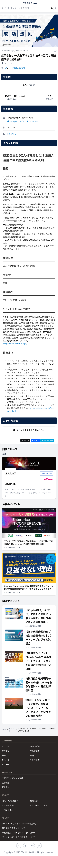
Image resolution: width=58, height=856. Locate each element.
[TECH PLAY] (30, 3)
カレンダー (35, 746)
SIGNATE (11, 133)
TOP (4, 729)
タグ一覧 (6, 764)
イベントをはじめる (39, 805)
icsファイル (33, 121)
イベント (11, 729)
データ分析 (13, 67)
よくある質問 (8, 805)
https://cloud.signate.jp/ (15, 343)
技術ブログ (35, 750)
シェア (36, 440)
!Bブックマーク (47, 440)
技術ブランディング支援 (12, 778)
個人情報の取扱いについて (13, 828)
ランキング (35, 760)
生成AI (22, 67)
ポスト (26, 440)
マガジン (6, 750)
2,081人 (48, 478)
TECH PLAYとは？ (10, 800)
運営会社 (6, 787)
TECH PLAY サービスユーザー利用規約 (19, 823)
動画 (4, 755)
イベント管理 (8, 809)
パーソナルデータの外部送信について (18, 837)
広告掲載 (6, 782)
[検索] (52, 8)
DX (6, 67)
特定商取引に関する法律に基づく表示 (18, 832)
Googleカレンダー (17, 121)
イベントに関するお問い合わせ (30, 429)
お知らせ (34, 800)
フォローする (46, 473)
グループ (5, 760)
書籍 (32, 755)
